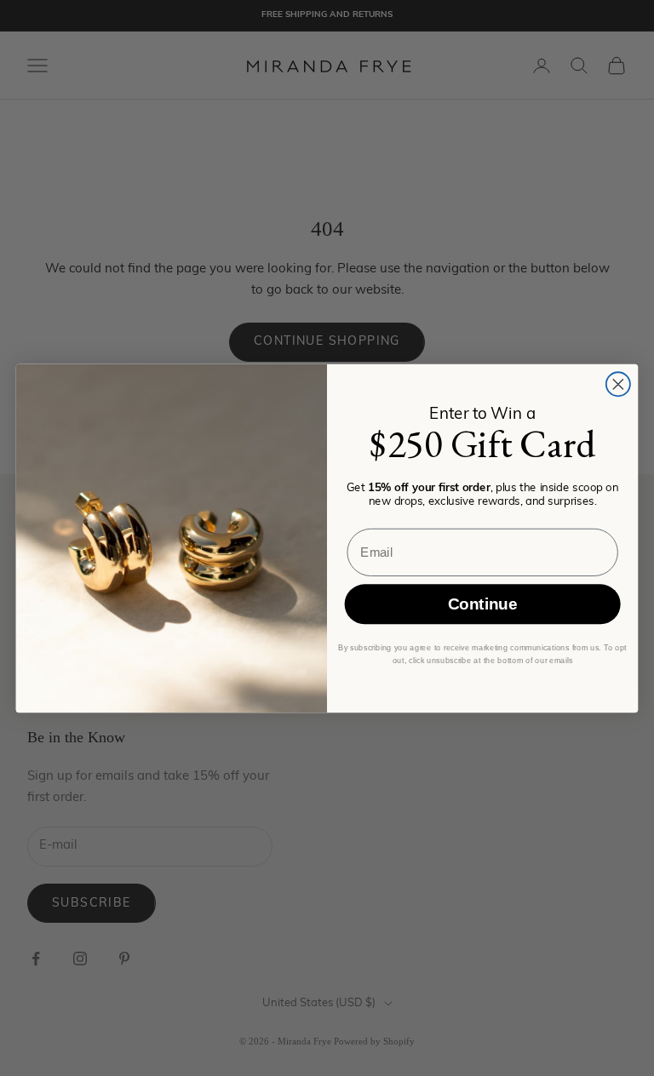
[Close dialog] (618, 384)
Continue (482, 604)
